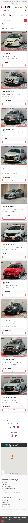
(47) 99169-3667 (6, 504)
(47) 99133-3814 (6, 486)
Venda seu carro (12, 10)
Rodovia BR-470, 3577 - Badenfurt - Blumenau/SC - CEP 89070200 (13, 481)
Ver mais (14, 65)
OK (2, 521)
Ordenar (22, 24)
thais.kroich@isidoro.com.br (9, 506)
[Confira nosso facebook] (14, 427)
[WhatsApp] (25, 7)
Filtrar (5, 24)
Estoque (3, 10)
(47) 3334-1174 (6, 484)
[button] (1, 15)
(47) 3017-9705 (6, 502)
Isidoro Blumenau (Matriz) (5, 7)
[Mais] (26, 10)
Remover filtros (13, 24)
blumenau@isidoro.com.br (9, 488)
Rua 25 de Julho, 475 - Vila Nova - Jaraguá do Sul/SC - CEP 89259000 (14, 500)
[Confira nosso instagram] (10, 427)
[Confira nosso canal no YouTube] (18, 427)
